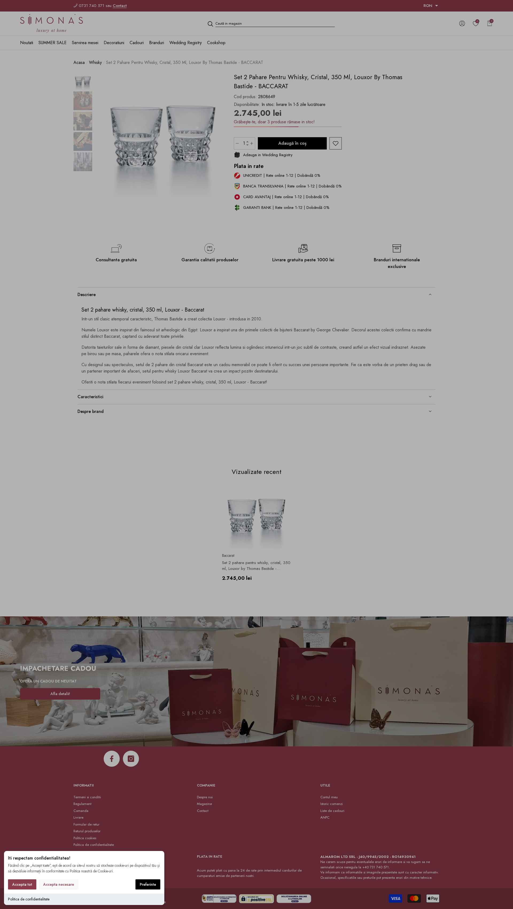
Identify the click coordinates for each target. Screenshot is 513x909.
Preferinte (148, 884)
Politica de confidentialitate (28, 899)
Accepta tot (22, 884)
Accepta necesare (58, 884)
